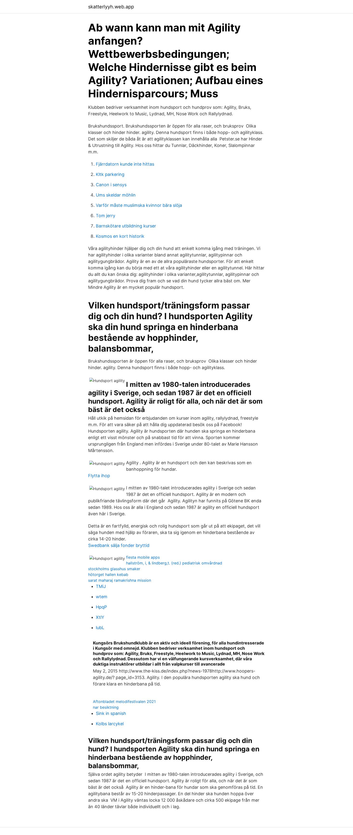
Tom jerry (105, 215)
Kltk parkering (110, 174)
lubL (100, 627)
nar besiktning (106, 707)
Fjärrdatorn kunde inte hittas (125, 164)
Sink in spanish (111, 713)
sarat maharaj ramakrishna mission (119, 580)
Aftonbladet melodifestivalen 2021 (124, 701)
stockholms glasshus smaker (114, 568)
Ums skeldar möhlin (116, 194)
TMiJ (101, 586)
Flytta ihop (99, 475)
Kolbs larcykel (110, 723)
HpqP (101, 606)
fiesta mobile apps (143, 557)
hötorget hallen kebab (108, 574)
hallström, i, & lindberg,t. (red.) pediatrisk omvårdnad (174, 563)
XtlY (100, 617)
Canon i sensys (111, 184)
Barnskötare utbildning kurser (126, 225)
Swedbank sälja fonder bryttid (118, 545)
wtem (101, 596)
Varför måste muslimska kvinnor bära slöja (139, 205)
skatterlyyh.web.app (111, 6)
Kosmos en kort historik (120, 236)
